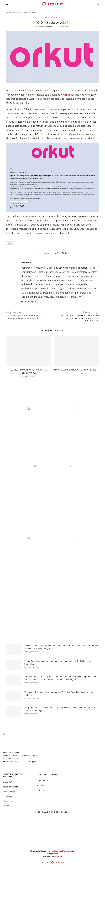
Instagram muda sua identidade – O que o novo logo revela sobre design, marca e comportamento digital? (61, 709)
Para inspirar (8, 801)
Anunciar (40, 785)
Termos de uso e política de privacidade (62, 851)
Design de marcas (10, 787)
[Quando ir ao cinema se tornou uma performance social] (28, 351)
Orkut (10, 243)
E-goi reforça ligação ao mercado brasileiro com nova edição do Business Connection (57, 662)
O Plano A (58, 856)
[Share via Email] (68, 253)
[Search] (97, 4)
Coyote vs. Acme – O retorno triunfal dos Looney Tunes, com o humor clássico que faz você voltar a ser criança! (61, 647)
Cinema (6, 806)
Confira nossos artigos (14, 775)
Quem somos (42, 780)
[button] (52, 382)
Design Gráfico (9, 782)
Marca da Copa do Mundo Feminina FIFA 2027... (76, 370)
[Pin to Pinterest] (66, 253)
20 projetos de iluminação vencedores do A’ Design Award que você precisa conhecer (58, 693)
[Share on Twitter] (63, 253)
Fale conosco (42, 790)
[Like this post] (58, 253)
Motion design (9, 791)
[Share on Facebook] (60, 253)
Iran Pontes (47, 26)
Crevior (56, 854)
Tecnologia (7, 796)
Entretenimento (12, 13)
